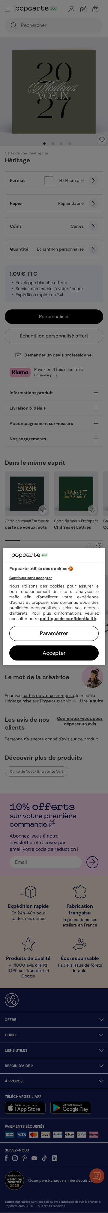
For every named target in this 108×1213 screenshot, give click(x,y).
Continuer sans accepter (30, 577)
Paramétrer (54, 633)
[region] (54, 606)
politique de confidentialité (68, 618)
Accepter (54, 653)
